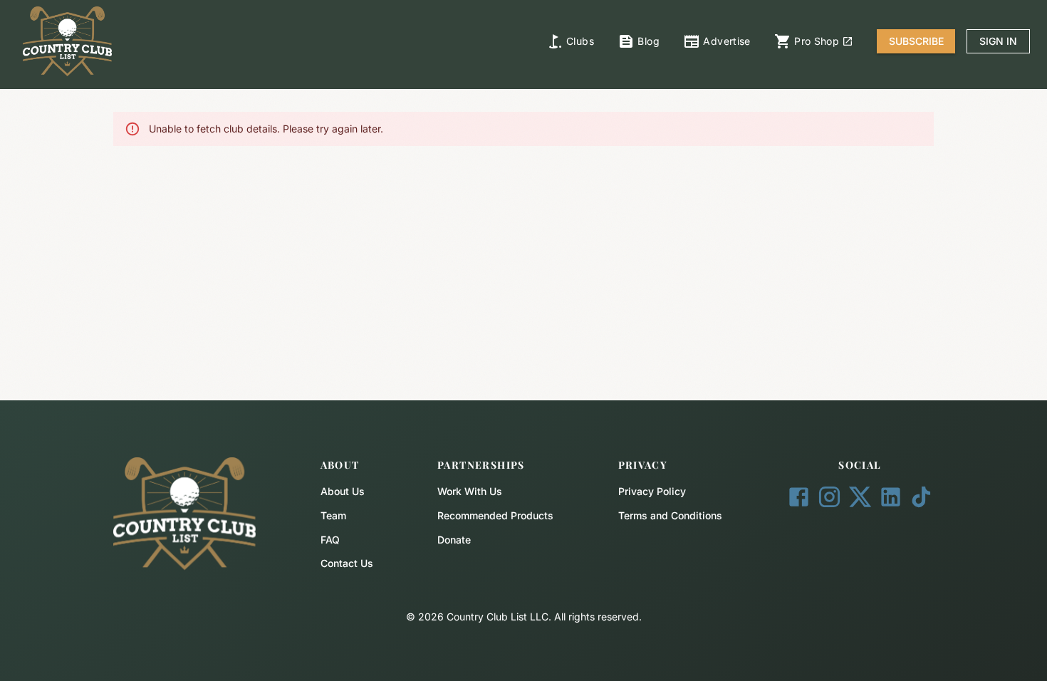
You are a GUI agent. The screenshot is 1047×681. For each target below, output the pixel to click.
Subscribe (916, 41)
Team (333, 515)
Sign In (998, 41)
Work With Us (469, 491)
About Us (343, 491)
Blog (648, 41)
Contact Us (347, 563)
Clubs (580, 41)
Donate (454, 540)
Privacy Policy (652, 491)
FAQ (330, 540)
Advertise (726, 41)
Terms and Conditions (670, 515)
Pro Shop (816, 41)
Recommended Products (495, 515)
